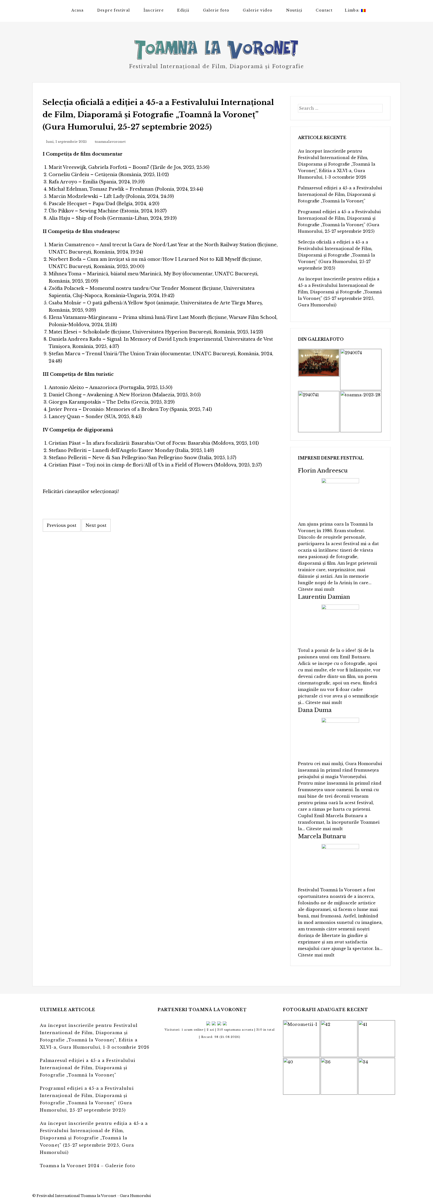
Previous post (61, 525)
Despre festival (113, 10)
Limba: (353, 10)
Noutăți (294, 10)
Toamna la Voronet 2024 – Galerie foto (87, 1165)
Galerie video (257, 10)
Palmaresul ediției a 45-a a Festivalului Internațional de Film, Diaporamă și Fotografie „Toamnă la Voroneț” (340, 194)
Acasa (77, 10)
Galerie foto (216, 10)
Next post (96, 525)
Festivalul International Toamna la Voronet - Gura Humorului (94, 1195)
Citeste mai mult (316, 589)
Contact (324, 10)
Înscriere (154, 10)
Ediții (183, 10)
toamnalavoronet (110, 142)
